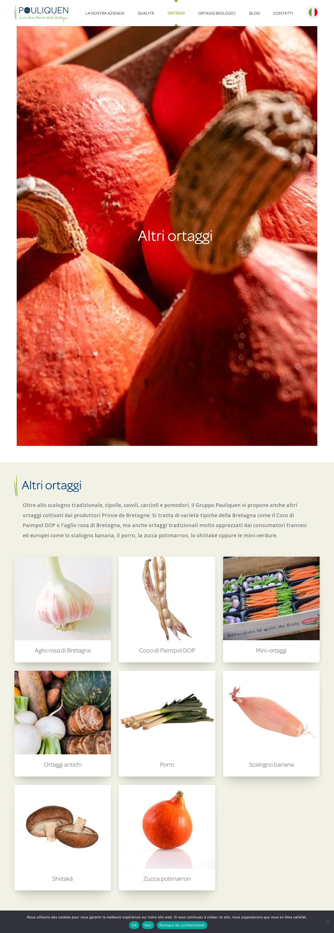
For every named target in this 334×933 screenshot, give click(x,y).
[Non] (327, 921)
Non (148, 925)
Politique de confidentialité (182, 925)
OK (134, 925)
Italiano (313, 12)
